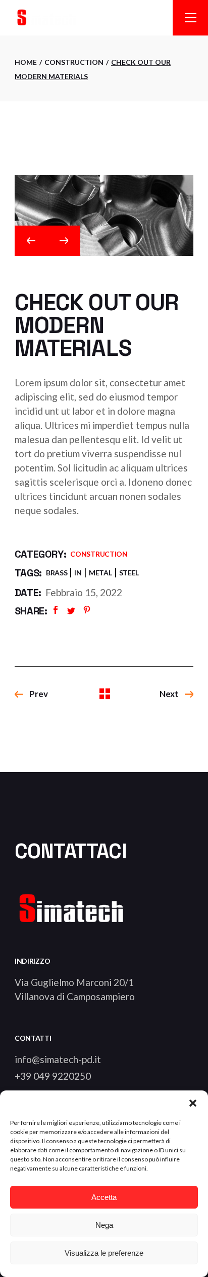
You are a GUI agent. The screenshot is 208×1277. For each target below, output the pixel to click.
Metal (100, 572)
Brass (57, 572)
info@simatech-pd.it (58, 1059)
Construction (99, 554)
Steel (129, 572)
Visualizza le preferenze (104, 1253)
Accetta (104, 1197)
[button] (193, 1103)
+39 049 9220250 (53, 1076)
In (77, 572)
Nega (104, 1225)
